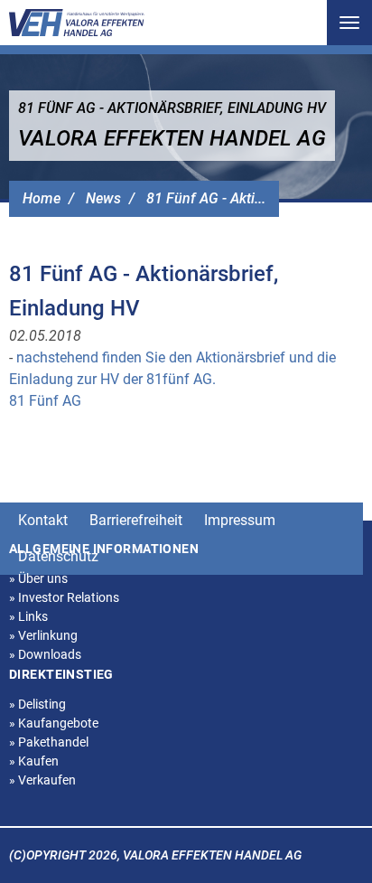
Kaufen (34, 761)
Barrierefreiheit (135, 520)
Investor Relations (64, 597)
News (103, 198)
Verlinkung (43, 635)
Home (41, 198)
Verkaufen (42, 780)
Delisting (37, 704)
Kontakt (43, 520)
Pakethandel (48, 742)
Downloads (45, 654)
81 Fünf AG (45, 400)
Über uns (38, 578)
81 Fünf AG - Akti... (205, 198)
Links (28, 616)
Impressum (239, 520)
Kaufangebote (53, 723)
